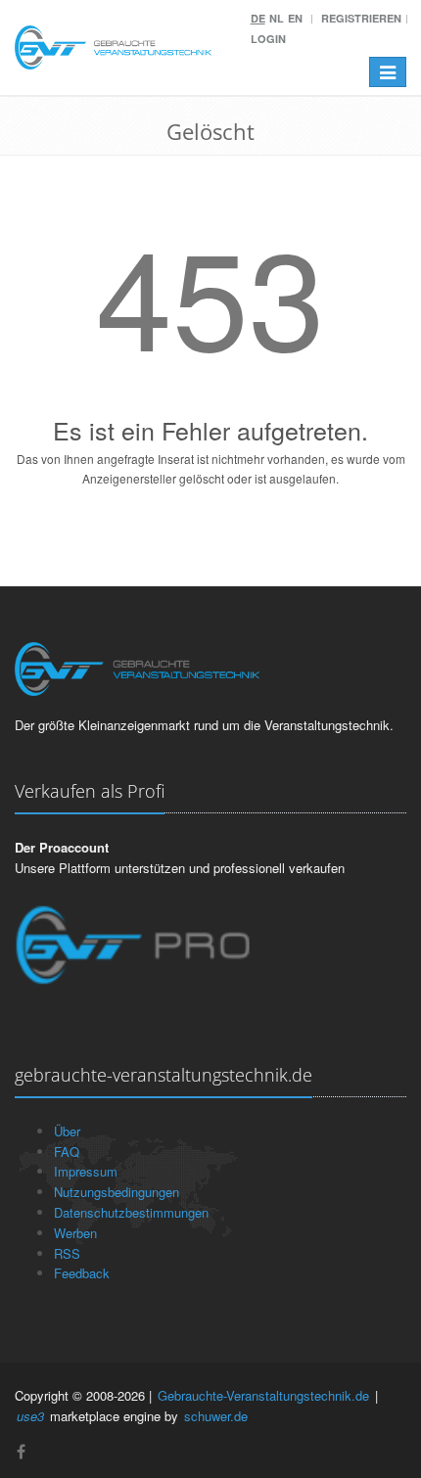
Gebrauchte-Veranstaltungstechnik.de (263, 1395)
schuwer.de (216, 1416)
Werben (75, 1233)
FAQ (66, 1151)
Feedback (82, 1273)
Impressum (85, 1171)
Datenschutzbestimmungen (131, 1212)
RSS (67, 1253)
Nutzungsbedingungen (116, 1191)
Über (67, 1131)
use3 (30, 1416)
